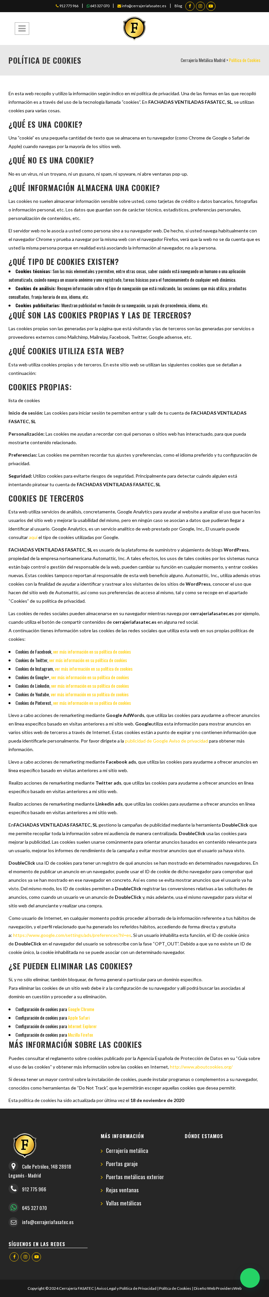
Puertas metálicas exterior (135, 1177)
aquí (33, 537)
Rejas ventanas (122, 1190)
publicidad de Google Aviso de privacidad (166, 741)
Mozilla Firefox (80, 1034)
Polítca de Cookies (175, 1288)
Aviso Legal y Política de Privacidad (126, 1288)
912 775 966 (68, 6)
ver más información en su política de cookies (92, 651)
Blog (178, 6)
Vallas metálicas (123, 1203)
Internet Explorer (82, 1026)
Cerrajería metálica (127, 1151)
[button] (250, 1278)
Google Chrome (81, 1008)
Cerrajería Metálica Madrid (203, 60)
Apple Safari (79, 1017)
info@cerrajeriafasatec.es (143, 6)
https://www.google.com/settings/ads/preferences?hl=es (72, 935)
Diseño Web (204, 1288)
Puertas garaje (122, 1164)
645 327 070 (99, 6)
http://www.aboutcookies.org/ (201, 1067)
